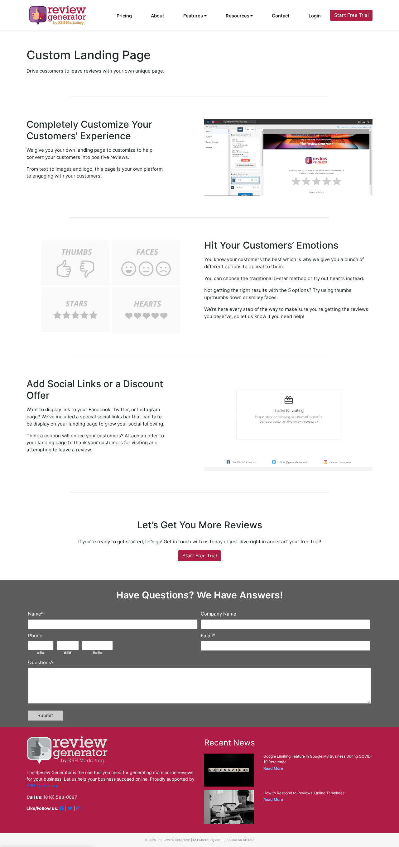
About (157, 16)
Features (193, 16)
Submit (45, 715)
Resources (237, 16)
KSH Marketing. (42, 785)
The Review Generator (173, 840)
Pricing (124, 16)
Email (208, 636)
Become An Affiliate (239, 840)
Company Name (218, 614)
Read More (273, 768)
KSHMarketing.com (207, 840)
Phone (35, 636)
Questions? (41, 662)
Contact (281, 16)
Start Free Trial (351, 15)
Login (315, 16)
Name (36, 614)
